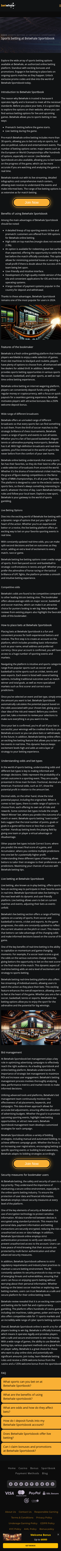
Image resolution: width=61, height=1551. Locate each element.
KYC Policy (15, 1529)
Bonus (34, 1468)
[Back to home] (8, 5)
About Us (10, 1512)
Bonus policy (46, 1529)
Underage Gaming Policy (23, 1523)
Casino (23, 1468)
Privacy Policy (44, 1517)
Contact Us (25, 1512)
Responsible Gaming (46, 1512)
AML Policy (30, 1529)
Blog (45, 1473)
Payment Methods (27, 1473)
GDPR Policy (47, 1523)
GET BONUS (30, 1545)
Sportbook (48, 1468)
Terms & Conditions (22, 1517)
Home (12, 1468)
